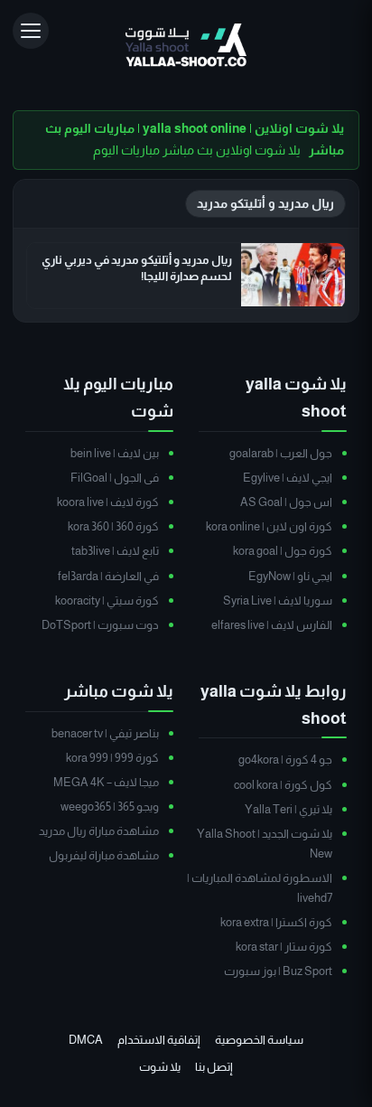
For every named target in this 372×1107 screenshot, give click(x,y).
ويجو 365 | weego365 (109, 806)
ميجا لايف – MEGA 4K (106, 782)
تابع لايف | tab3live (115, 551)
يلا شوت (160, 1067)
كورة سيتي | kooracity (107, 600)
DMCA (86, 1039)
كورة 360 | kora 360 (113, 526)
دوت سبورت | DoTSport (100, 625)
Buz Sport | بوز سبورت (278, 971)
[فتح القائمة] (31, 31)
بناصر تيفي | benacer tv (105, 733)
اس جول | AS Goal (286, 502)
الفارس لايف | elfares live (271, 625)
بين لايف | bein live (114, 453)
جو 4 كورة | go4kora (285, 759)
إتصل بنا (214, 1067)
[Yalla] (186, 46)
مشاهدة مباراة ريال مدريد (99, 831)
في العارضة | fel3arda (108, 576)
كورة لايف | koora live (108, 502)
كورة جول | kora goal (282, 551)
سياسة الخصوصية (259, 1039)
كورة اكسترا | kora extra (276, 922)
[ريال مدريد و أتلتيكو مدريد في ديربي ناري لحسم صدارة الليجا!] (293, 274)
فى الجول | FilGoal (114, 477)
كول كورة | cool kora (283, 785)
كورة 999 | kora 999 (112, 758)
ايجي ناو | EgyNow (290, 576)
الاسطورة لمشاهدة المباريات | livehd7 (259, 888)
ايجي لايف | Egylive (287, 477)
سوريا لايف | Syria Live (277, 600)
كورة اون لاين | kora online (269, 526)
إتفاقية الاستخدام (158, 1039)
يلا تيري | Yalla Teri (288, 809)
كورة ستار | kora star (284, 946)
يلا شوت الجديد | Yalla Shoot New (264, 843)
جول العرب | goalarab (280, 453)
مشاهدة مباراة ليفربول (104, 855)
